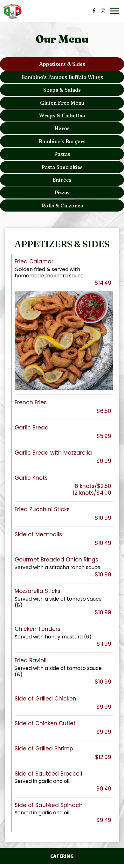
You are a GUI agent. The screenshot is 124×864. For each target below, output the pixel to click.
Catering (62, 856)
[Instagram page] (103, 11)
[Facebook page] (94, 11)
